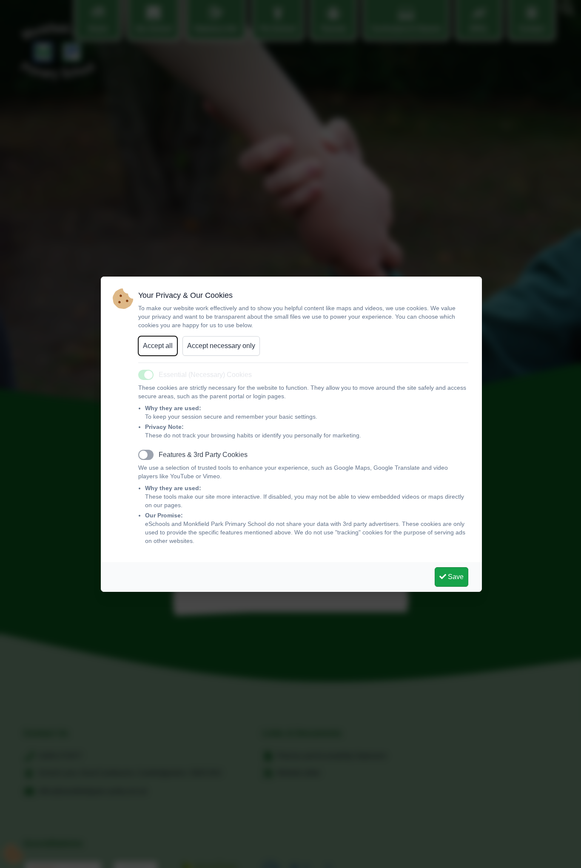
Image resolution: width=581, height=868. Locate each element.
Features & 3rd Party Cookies (203, 454)
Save (455, 576)
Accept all (158, 345)
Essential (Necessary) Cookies (205, 374)
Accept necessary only (221, 345)
